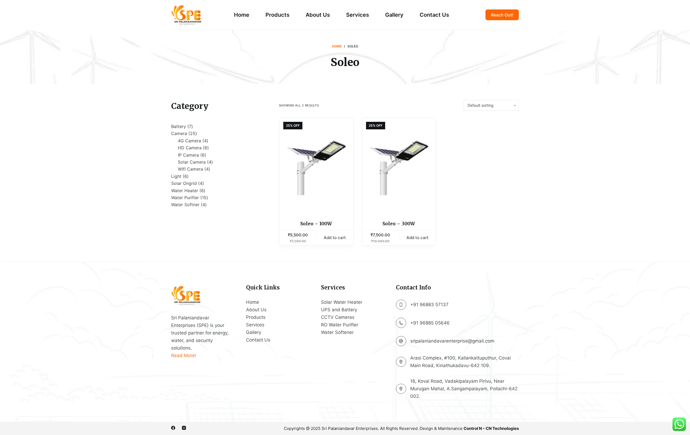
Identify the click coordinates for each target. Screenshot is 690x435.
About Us (318, 15)
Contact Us (434, 15)
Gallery (394, 15)
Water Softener (337, 332)
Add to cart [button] (335, 237)
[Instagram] (184, 428)
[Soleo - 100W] (316, 166)
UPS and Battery (339, 309)
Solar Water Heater (341, 302)
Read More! (183, 355)
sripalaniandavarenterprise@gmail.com (452, 341)
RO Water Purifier (339, 324)
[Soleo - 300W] (399, 166)
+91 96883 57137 (429, 304)
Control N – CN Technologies (491, 428)
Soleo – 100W (316, 224)
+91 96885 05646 (430, 323)
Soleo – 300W (398, 224)
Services (357, 15)
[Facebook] (173, 428)
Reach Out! (502, 15)
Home (241, 15)
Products (277, 15)
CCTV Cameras (337, 317)
